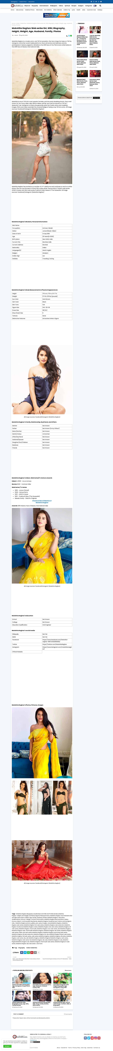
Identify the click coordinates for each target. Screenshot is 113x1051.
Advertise (90, 1048)
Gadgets (80, 6)
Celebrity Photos (29, 10)
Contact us (33, 1040)
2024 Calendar (57, 10)
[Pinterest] (31, 952)
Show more (68, 970)
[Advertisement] (42, 206)
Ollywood (27, 6)
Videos (61, 6)
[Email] (35, 952)
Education (31, 1)
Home (12, 10)
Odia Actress (19, 10)
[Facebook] (21, 952)
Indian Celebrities (21, 23)
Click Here (96, 98)
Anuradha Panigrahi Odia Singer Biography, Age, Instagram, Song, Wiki (61, 986)
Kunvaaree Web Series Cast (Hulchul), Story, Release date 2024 (95, 82)
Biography (35, 6)
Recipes (74, 6)
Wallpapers (53, 6)
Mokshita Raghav (42, 503)
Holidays (100, 10)
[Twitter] (25, 952)
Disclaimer (64, 1048)
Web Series (39, 10)
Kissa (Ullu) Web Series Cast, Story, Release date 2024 (82, 62)
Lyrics (73, 10)
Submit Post (23, 1)
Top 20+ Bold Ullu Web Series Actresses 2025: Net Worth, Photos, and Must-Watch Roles (95, 40)
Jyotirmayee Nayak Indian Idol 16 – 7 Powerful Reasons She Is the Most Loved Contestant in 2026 (82, 40)
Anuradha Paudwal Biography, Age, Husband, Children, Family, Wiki (42, 986)
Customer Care (91, 10)
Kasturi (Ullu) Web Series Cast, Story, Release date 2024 (95, 62)
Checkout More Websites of (42, 501)
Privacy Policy (76, 1048)
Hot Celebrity (48, 10)
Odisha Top (67, 10)
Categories (88, 6)
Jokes (83, 10)
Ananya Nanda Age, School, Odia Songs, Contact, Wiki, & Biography (62, 1004)
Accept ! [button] (7, 1046)
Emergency (14, 1)
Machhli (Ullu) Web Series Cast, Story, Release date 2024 (82, 82)
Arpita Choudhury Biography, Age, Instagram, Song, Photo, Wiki (21, 986)
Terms (70, 1048)
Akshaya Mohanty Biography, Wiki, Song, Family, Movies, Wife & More (42, 1004)
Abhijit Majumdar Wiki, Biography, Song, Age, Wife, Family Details (20, 1004)
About (58, 1048)
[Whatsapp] (28, 952)
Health (78, 10)
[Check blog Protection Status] (35, 1042)
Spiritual (67, 6)
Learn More (24, 1042)
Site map (83, 1048)
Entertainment (44, 6)
